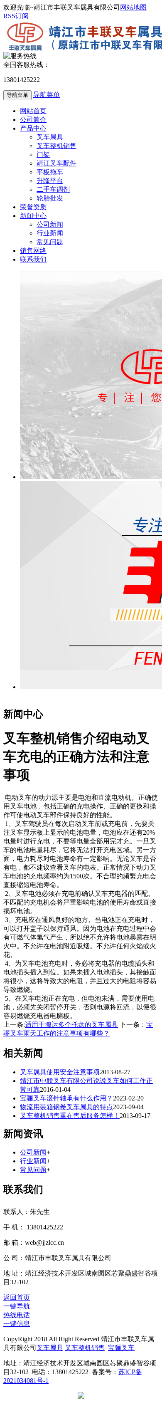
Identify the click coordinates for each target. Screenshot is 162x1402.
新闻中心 (33, 215)
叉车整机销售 (56, 145)
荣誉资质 (33, 206)
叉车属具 (50, 137)
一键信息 (16, 1323)
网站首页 (33, 110)
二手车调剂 (53, 189)
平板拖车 (50, 172)
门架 (43, 154)
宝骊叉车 (121, 1347)
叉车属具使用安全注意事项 (60, 1072)
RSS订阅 (16, 16)
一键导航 (16, 1306)
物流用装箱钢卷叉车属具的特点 (66, 1106)
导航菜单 (46, 94)
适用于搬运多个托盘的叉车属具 (71, 1024)
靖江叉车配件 (56, 163)
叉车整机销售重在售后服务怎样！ (70, 1115)
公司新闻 (50, 224)
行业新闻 (50, 233)
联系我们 (33, 259)
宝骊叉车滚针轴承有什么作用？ (66, 1098)
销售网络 (33, 250)
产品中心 (33, 128)
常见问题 (50, 241)
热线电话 (16, 1314)
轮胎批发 (50, 198)
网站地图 (133, 7)
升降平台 (50, 180)
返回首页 (16, 1297)
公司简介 (33, 119)
